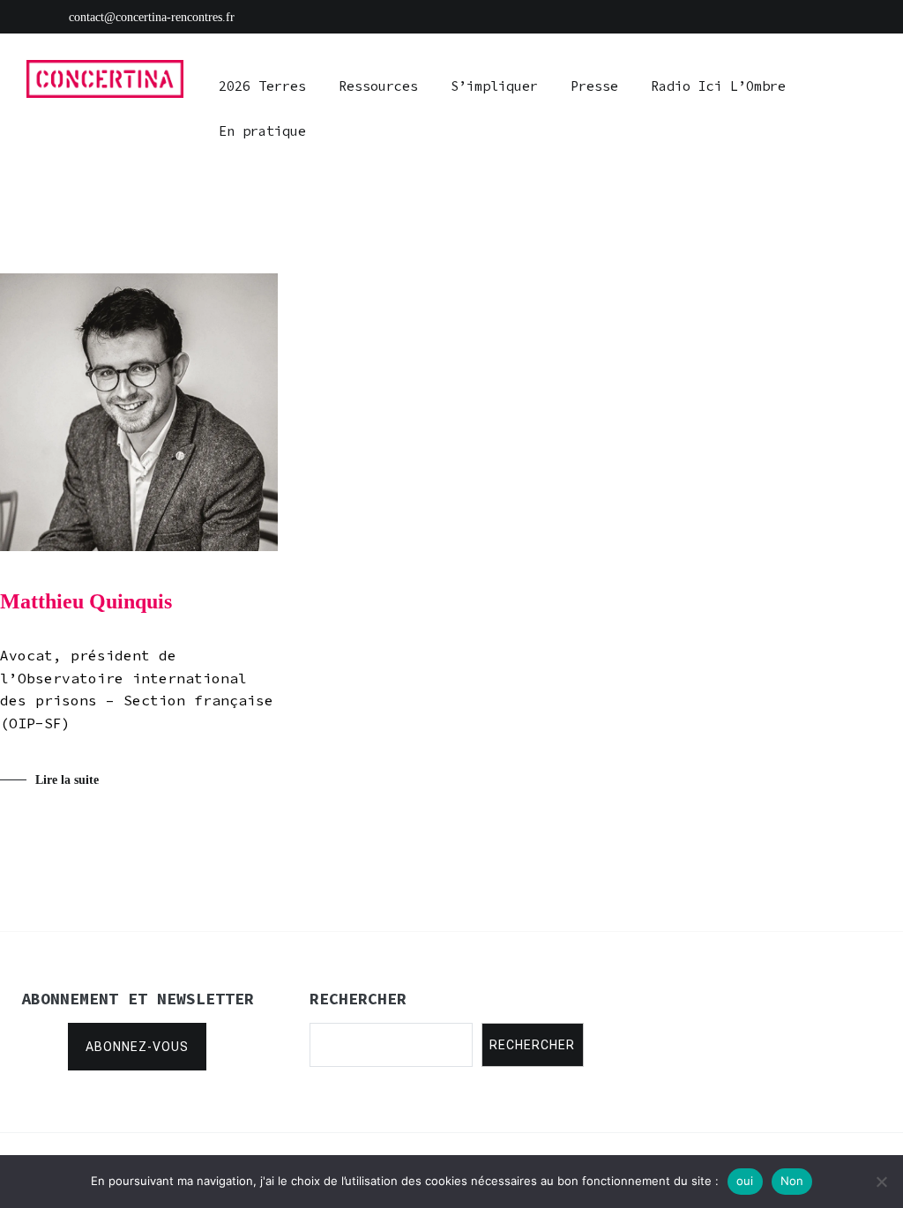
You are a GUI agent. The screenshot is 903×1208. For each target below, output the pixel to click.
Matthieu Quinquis (86, 601)
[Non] (881, 1181)
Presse (594, 86)
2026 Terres (262, 86)
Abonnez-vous (137, 1047)
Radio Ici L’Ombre (718, 86)
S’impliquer (494, 86)
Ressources (378, 86)
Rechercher (532, 1045)
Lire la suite (67, 780)
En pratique (262, 131)
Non (792, 1181)
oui (745, 1181)
